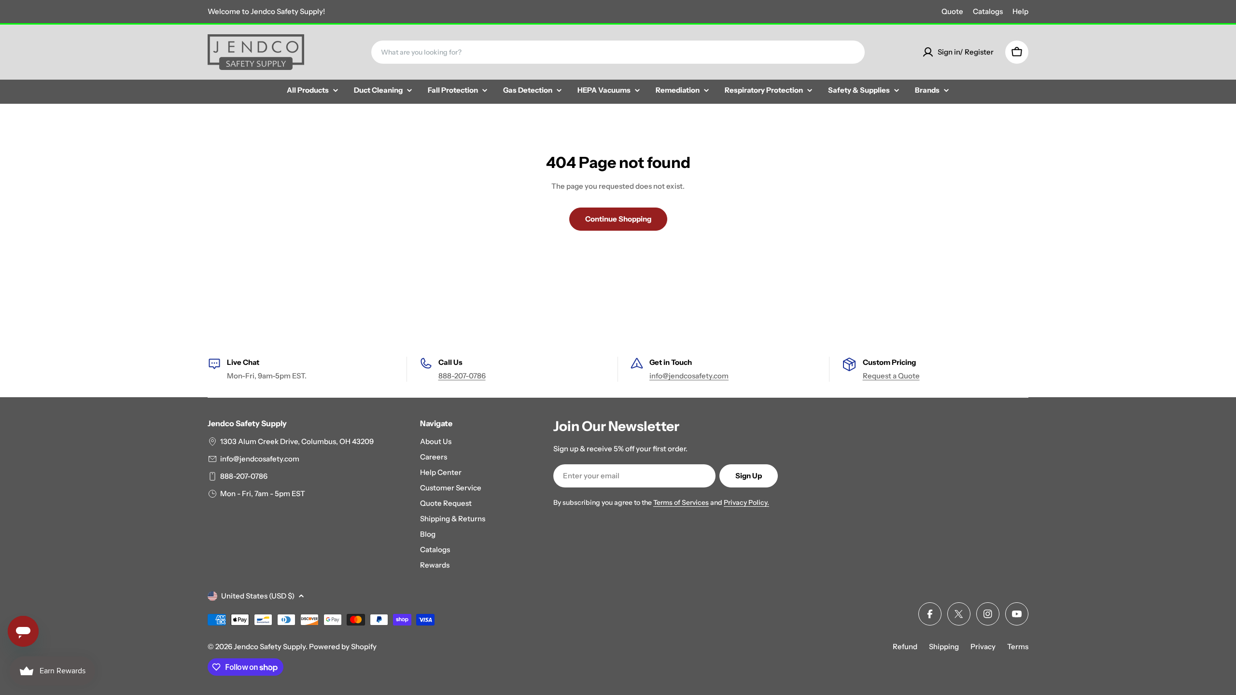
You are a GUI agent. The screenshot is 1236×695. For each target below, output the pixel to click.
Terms (1017, 646)
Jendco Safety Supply (270, 646)
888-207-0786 (462, 375)
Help (1020, 11)
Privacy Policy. (746, 502)
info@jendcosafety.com (689, 375)
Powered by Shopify (343, 646)
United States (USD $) (258, 595)
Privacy (983, 646)
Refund (905, 646)
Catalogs (988, 11)
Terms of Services (681, 502)
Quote (952, 11)
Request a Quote (891, 375)
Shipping (944, 646)
